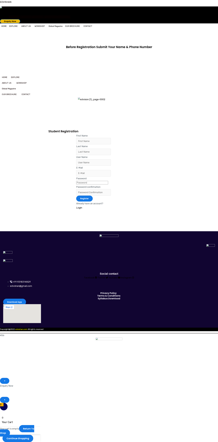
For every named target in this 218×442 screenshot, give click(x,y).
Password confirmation (88, 187)
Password (81, 178)
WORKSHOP (40, 26)
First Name (82, 135)
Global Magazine (56, 26)
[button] (14, 26)
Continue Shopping (18, 438)
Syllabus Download (109, 298)
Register (84, 198)
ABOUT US (26, 26)
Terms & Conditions (108, 295)
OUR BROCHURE (72, 26)
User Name (82, 157)
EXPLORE (13, 26)
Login (79, 207)
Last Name (82, 146)
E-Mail (79, 167)
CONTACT (88, 26)
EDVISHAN (5, 2)
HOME (4, 26)
